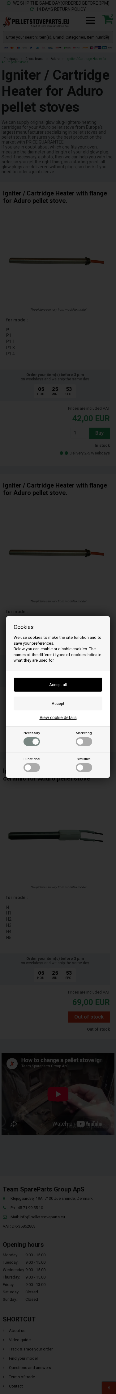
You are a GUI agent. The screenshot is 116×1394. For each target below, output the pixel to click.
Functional (32, 759)
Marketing (84, 733)
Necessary (32, 733)
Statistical (84, 759)
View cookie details (58, 717)
